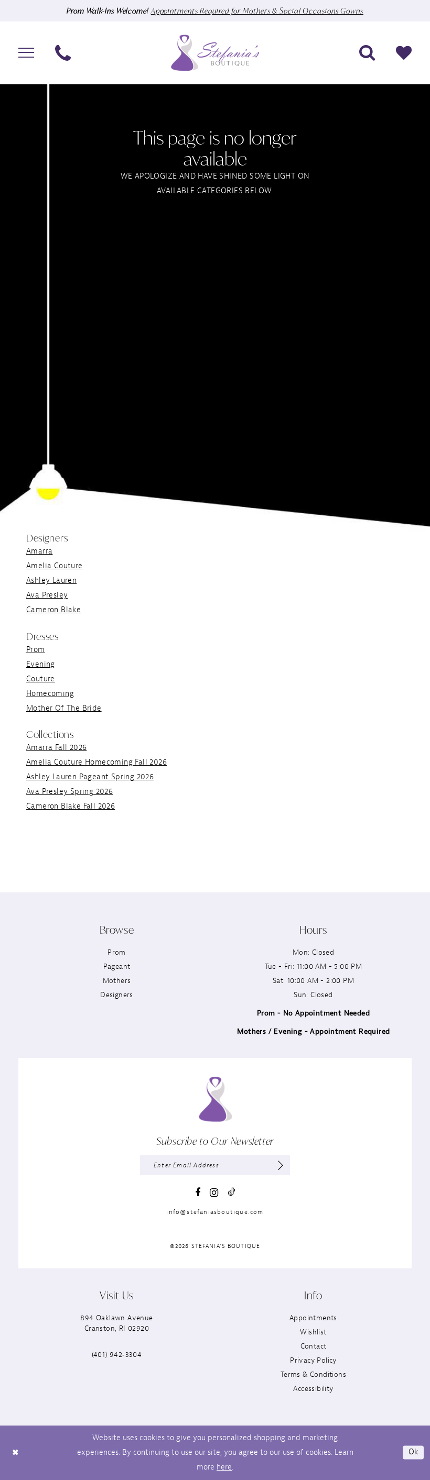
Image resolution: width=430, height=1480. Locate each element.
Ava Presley (47, 595)
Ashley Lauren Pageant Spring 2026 (90, 777)
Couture (40, 679)
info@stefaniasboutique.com (214, 1212)
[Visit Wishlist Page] (403, 53)
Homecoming (50, 694)
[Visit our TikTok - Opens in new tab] (231, 1191)
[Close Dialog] (15, 1452)
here (224, 1467)
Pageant (117, 966)
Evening (40, 664)
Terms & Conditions (313, 1374)
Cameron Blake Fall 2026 (70, 806)
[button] (26, 53)
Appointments (313, 1317)
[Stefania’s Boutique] (215, 52)
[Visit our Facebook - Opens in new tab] (197, 1192)
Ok (413, 1452)
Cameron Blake (53, 610)
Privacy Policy (313, 1360)
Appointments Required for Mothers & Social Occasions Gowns (257, 11)
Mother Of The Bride (64, 708)
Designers (116, 994)
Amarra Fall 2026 (56, 748)
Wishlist (313, 1332)
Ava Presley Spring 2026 (69, 792)
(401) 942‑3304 (117, 1354)
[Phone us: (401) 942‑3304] (63, 53)
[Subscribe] (281, 1165)
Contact (313, 1346)
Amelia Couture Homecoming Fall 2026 (96, 762)
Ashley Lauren (51, 581)
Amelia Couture (54, 566)
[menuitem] (26, 53)
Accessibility (313, 1388)
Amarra (39, 551)
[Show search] (367, 53)
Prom (35, 650)
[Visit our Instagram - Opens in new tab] (214, 1193)
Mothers (117, 980)
